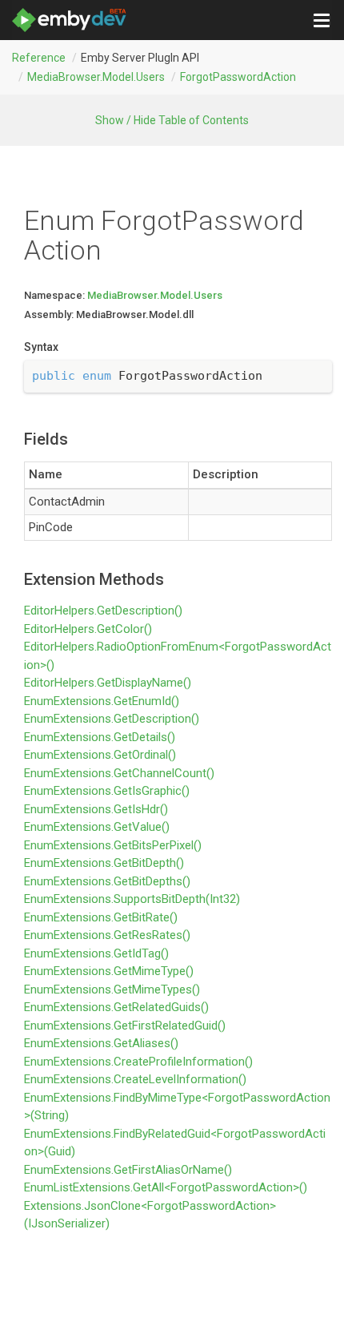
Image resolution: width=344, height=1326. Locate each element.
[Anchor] (17, 439)
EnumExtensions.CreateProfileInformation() (138, 1061)
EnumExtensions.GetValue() (97, 827)
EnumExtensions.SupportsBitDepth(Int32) (132, 899)
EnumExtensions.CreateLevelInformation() (135, 1079)
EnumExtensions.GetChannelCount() (119, 773)
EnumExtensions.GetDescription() (111, 718)
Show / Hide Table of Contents (172, 120)
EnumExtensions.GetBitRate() (101, 917)
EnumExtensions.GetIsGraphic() (107, 791)
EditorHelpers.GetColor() (88, 629)
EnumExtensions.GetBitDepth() (104, 863)
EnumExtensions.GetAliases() (101, 1043)
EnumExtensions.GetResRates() (107, 935)
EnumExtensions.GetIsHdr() (96, 809)
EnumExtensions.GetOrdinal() (100, 755)
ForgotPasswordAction (238, 77)
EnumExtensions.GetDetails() (99, 737)
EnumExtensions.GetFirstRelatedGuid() (125, 1025)
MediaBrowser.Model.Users (96, 77)
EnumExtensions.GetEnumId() (101, 701)
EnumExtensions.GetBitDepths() (107, 881)
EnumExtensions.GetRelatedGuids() (116, 1007)
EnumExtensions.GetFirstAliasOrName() (128, 1170)
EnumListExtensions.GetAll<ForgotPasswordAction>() (165, 1187)
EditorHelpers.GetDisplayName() (107, 682)
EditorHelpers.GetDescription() (103, 610)
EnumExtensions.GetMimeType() (109, 971)
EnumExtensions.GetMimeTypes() (112, 989)
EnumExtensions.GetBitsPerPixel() (113, 845)
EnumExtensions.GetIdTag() (96, 953)
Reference (39, 57)
